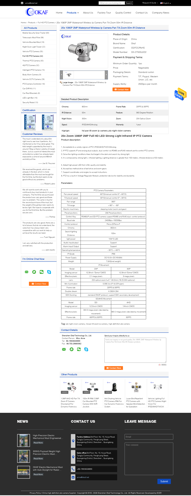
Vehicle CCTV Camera (32, 79)
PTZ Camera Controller (32, 84)
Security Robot (28, 102)
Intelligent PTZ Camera (32, 70)
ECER (159, 493)
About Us (88, 12)
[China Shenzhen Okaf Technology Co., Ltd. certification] (30, 122)
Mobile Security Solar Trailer (34, 33)
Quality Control (123, 12)
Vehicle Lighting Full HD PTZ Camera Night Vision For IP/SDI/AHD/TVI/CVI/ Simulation (157, 403)
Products (71, 12)
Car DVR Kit (27, 88)
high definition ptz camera (119, 324)
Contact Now (122, 89)
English (166, 3)
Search (129, 3)
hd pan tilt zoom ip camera (96, 324)
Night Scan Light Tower (32, 47)
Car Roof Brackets (30, 93)
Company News (160, 12)
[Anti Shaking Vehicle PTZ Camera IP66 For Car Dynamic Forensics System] (114, 387)
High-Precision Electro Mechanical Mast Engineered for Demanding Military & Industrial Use (47, 437)
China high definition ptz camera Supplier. (59, 493)
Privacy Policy (35, 493)
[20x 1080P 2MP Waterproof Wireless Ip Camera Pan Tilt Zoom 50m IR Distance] (84, 51)
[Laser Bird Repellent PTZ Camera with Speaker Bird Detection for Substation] (135, 387)
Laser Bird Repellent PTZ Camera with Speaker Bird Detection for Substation (135, 402)
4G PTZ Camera (29, 65)
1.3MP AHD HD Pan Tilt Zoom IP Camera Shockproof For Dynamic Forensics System (70, 403)
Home (59, 12)
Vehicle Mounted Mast (32, 42)
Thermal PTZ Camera (31, 61)
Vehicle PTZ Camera (31, 51)
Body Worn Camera (30, 74)
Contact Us (142, 12)
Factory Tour (104, 12)
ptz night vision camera (75, 324)
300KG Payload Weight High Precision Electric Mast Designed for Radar (46, 453)
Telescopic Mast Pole (31, 37)
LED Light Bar (28, 98)
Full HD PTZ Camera (46, 22)
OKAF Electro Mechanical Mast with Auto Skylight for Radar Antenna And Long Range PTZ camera (48, 469)
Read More (38, 443)
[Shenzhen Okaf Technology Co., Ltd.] (37, 12)
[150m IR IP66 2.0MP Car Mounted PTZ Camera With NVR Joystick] (92, 387)
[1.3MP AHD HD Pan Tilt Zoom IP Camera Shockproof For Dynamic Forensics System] (70, 387)
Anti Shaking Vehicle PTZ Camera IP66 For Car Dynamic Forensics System (114, 402)
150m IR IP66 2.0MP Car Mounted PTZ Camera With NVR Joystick (91, 402)
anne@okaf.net (31, 3)
